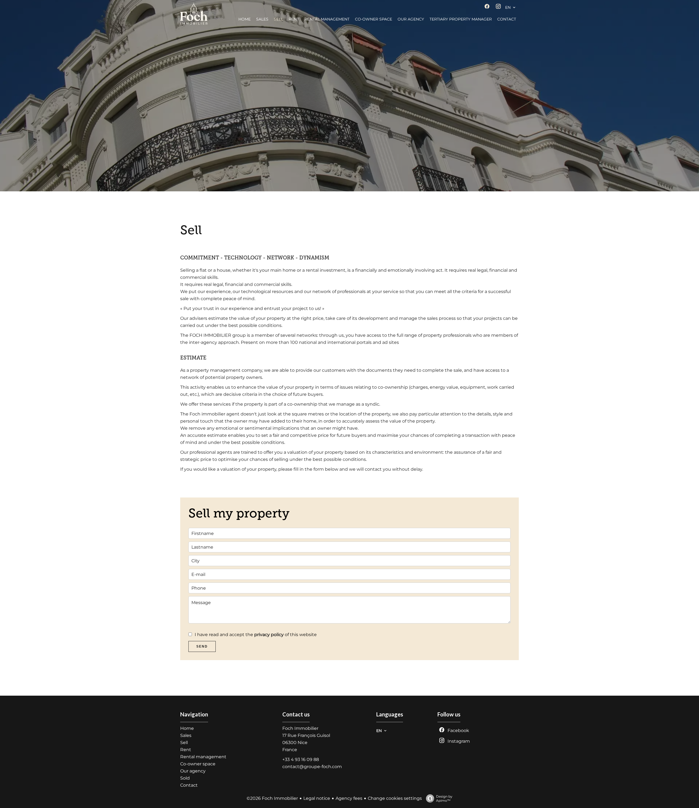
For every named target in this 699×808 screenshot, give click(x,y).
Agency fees (349, 798)
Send (202, 646)
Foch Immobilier (300, 728)
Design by (444, 798)
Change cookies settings (395, 798)
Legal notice (316, 798)
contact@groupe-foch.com (312, 766)
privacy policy (269, 634)
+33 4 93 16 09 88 (300, 759)
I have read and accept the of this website (256, 634)
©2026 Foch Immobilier (272, 798)
